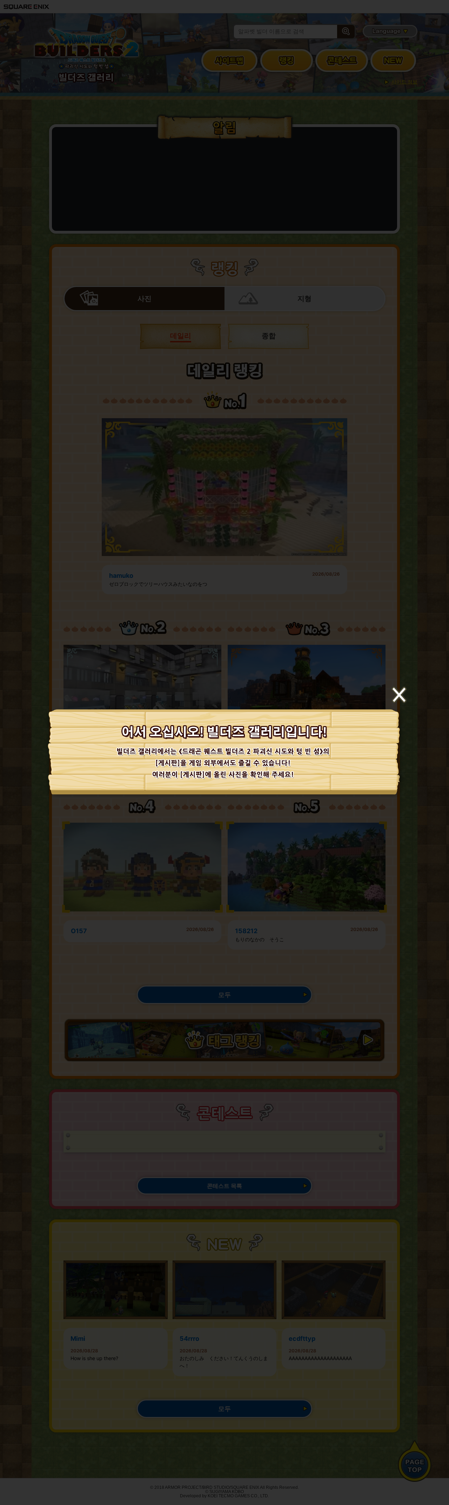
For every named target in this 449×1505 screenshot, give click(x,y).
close (399, 694)
